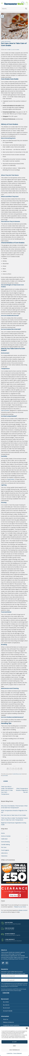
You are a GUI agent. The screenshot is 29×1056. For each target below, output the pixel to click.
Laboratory (4, 853)
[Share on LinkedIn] (21, 769)
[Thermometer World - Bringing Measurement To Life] (14, 3)
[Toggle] (27, 836)
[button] (27, 1028)
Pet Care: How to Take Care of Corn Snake (13, 815)
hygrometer (10, 479)
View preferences (14, 1050)
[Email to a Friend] (16, 769)
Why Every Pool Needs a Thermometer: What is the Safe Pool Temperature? (14, 807)
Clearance (4, 856)
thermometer (5, 410)
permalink (5, 775)
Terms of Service (14, 990)
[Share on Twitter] (13, 769)
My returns (6, 1005)
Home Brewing (5, 842)
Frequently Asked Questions (11, 1025)
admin (17, 49)
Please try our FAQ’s (20, 907)
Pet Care (3, 847)
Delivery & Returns (8, 1022)
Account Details (7, 1011)
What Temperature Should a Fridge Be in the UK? (22, 790)
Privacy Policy (4, 986)
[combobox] (14, 8)
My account (6, 1008)
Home (3, 833)
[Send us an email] (7, 963)
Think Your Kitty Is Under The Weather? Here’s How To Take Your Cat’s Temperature (7, 790)
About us (5, 1019)
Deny (14, 1046)
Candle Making (5, 844)
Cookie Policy (10, 1053)
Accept (14, 1042)
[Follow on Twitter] (3, 963)
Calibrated (4, 839)
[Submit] (26, 8)
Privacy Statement (17, 1053)
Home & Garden (6, 836)
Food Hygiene (5, 850)
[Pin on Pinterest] (18, 769)
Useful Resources (6, 41)
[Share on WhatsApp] (8, 769)
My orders (6, 1002)
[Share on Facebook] (10, 769)
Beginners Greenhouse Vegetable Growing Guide (13, 824)
